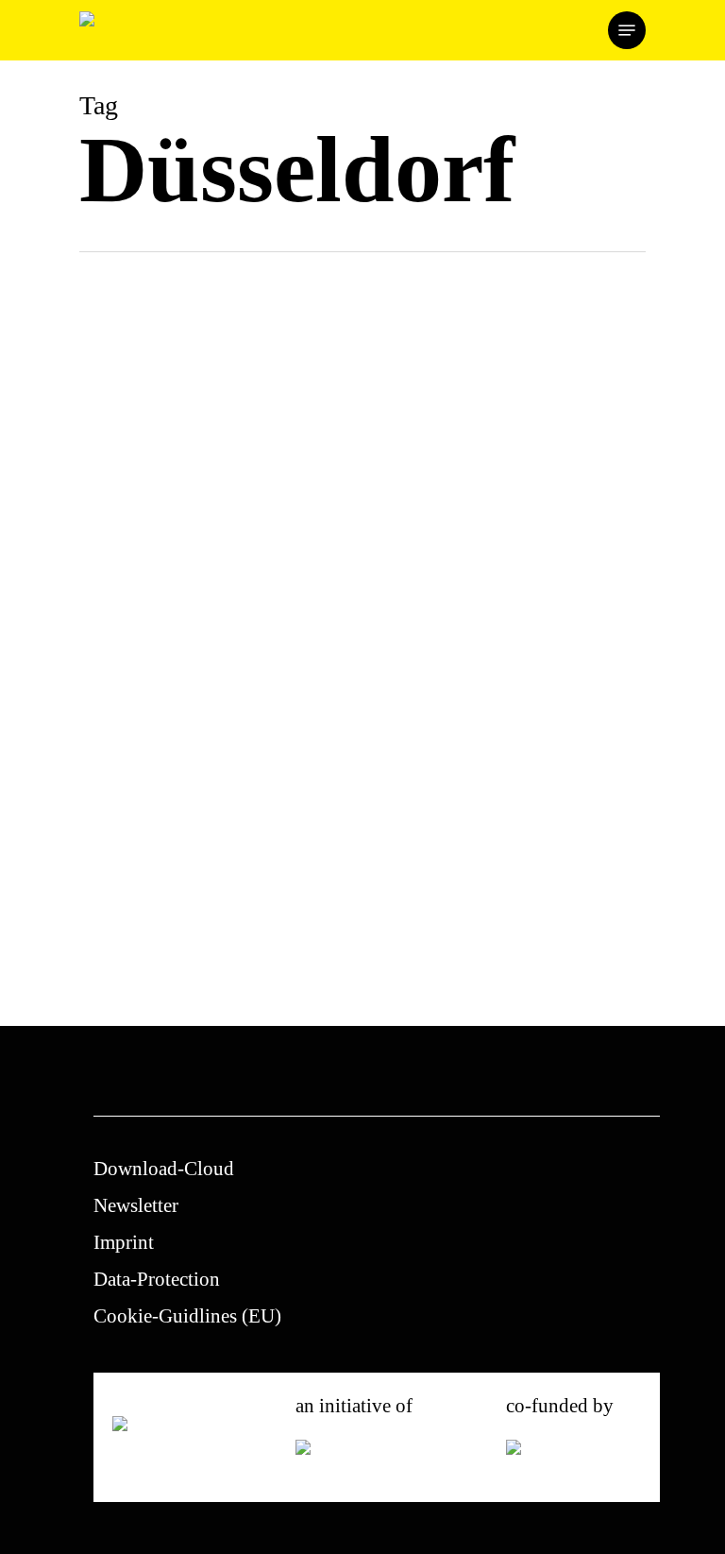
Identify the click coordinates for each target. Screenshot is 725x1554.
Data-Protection (156, 1279)
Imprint (123, 1242)
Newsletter (135, 1205)
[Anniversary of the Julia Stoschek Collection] (214, 715)
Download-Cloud (163, 1168)
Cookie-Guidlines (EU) (187, 1316)
